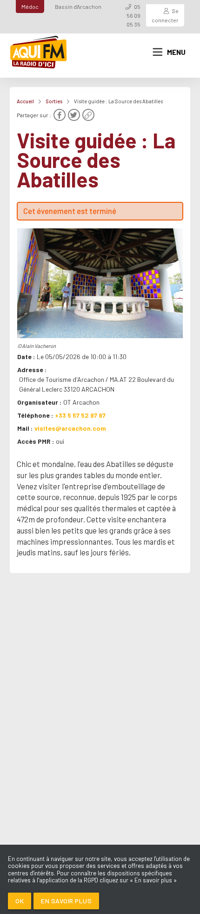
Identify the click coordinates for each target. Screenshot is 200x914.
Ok (19, 901)
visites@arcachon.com (70, 428)
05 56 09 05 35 (133, 15)
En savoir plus (66, 901)
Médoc (30, 6)
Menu (176, 52)
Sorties (54, 101)
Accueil (25, 101)
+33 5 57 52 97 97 (80, 415)
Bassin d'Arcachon (78, 6)
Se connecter (165, 15)
